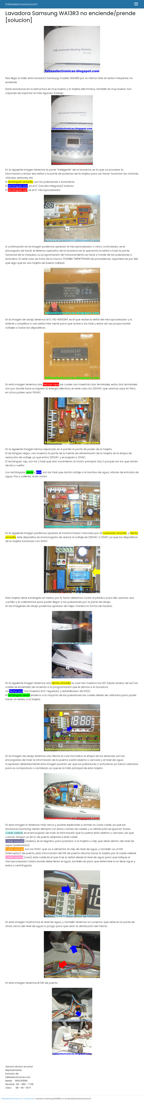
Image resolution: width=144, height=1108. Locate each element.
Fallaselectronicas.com (21, 4)
